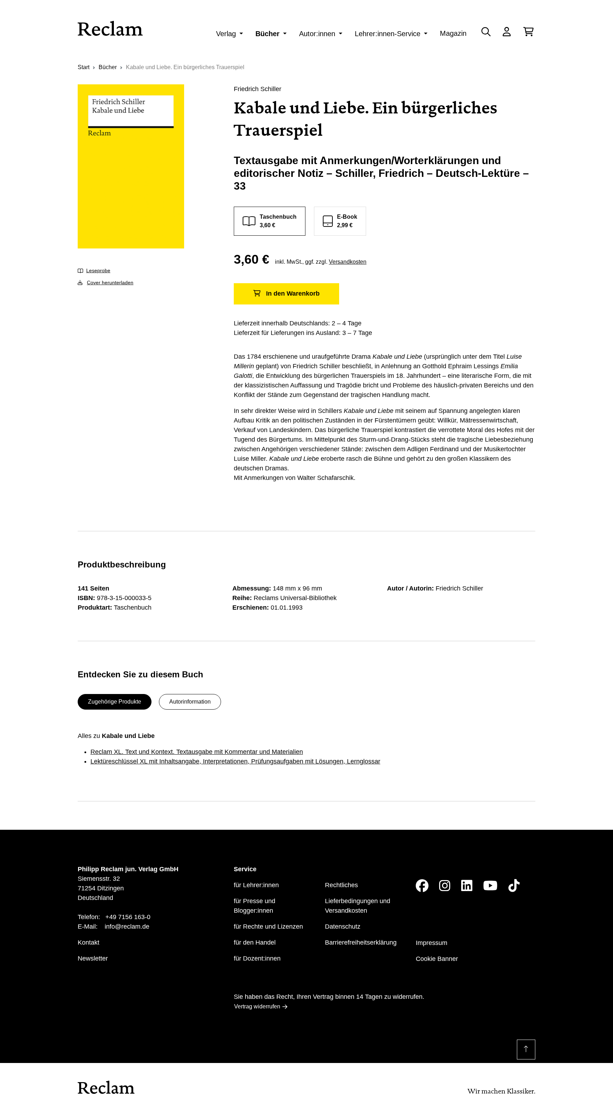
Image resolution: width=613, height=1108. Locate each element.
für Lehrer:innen (256, 885)
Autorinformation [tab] (190, 702)
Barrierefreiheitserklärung (361, 942)
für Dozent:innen (257, 958)
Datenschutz (342, 926)
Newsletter (93, 958)
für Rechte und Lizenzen (268, 926)
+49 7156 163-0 (127, 916)
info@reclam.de (127, 926)
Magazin (453, 33)
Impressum (431, 942)
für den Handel (255, 942)
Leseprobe (98, 270)
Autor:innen (317, 34)
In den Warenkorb (293, 293)
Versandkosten (347, 262)
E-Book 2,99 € (347, 221)
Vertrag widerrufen (257, 1006)
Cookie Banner (437, 958)
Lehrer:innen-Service (387, 34)
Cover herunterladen (110, 282)
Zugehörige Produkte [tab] (114, 702)
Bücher (267, 34)
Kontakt (88, 942)
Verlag (226, 34)
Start (83, 67)
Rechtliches (341, 885)
